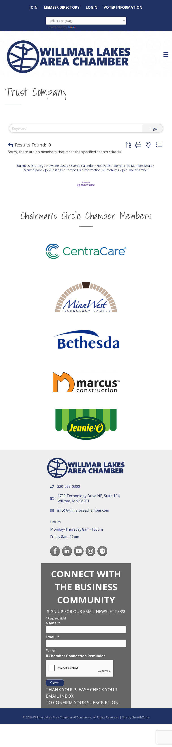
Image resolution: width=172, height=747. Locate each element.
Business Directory (30, 165)
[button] (10, 145)
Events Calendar (82, 165)
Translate (84, 27)
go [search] (155, 128)
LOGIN (91, 7)
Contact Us (73, 170)
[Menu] (166, 54)
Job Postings (54, 170)
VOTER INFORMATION (123, 7)
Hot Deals (104, 165)
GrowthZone (140, 717)
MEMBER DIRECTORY (62, 7)
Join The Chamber (135, 170)
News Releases (57, 165)
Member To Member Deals (133, 165)
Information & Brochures (101, 170)
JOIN (34, 7)
